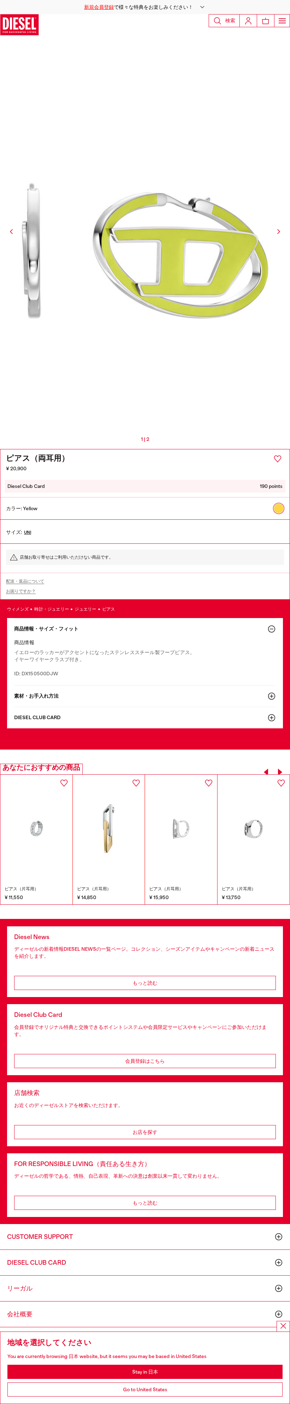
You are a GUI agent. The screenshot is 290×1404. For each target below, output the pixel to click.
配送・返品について (25, 581)
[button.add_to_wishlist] (277, 459)
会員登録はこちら (145, 1061)
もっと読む (145, 983)
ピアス (108, 609)
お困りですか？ (21, 591)
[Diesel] (19, 24)
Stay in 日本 (145, 1372)
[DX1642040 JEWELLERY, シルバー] (181, 828)
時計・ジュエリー (52, 609)
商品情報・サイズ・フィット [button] (46, 629)
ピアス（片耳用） (22, 888)
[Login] (248, 20)
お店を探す (145, 1132)
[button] (145, 7)
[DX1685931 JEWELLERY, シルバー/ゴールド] (36, 828)
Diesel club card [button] (37, 718)
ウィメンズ (18, 609)
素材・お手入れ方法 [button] (36, 696)
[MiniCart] (265, 20)
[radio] (278, 508)
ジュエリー (86, 609)
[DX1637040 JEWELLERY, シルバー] (254, 829)
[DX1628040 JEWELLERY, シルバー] (109, 828)
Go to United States (145, 1389)
